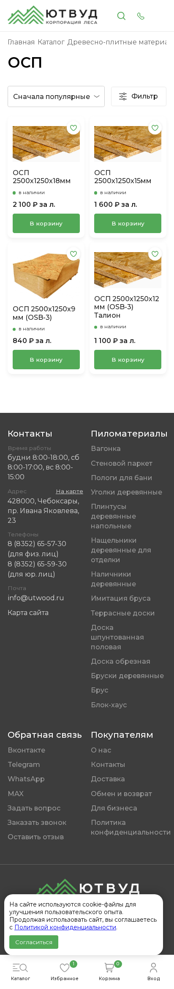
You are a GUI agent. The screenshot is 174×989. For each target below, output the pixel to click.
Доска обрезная (120, 661)
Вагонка (106, 448)
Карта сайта (28, 612)
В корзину (46, 223)
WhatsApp (26, 779)
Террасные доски (123, 613)
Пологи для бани (121, 477)
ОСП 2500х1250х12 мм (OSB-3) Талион (126, 307)
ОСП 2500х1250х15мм (123, 177)
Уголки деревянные (126, 492)
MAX (16, 793)
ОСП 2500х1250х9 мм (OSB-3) (44, 313)
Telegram (24, 764)
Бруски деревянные (127, 675)
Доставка (108, 779)
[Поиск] (121, 16)
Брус (100, 690)
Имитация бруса (121, 598)
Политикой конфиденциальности (65, 927)
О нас (101, 750)
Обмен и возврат (121, 793)
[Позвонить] (141, 16)
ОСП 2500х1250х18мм (42, 177)
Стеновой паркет (121, 463)
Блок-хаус (109, 705)
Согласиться (33, 942)
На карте (69, 491)
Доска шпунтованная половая (117, 637)
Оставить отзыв (36, 836)
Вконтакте (26, 750)
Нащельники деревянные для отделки (121, 550)
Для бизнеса (114, 808)
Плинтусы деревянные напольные (113, 516)
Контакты (108, 764)
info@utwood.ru (36, 597)
